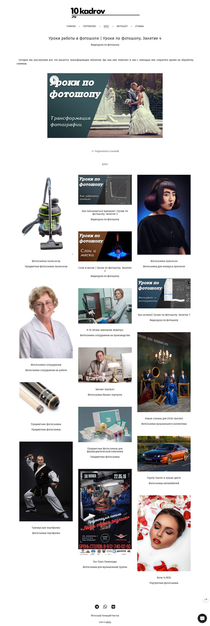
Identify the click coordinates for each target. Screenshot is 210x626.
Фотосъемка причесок (164, 261)
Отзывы (139, 26)
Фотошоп (122, 26)
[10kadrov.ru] (105, 13)
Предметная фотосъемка (46, 424)
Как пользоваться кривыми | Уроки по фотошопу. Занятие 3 (105, 212)
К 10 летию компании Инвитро (105, 329)
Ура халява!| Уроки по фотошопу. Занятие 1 (164, 314)
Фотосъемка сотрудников (46, 364)
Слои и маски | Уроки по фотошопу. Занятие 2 (105, 269)
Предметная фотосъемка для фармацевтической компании (105, 450)
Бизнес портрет (105, 389)
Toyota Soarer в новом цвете (164, 477)
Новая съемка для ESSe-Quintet (164, 418)
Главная (71, 26)
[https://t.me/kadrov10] (97, 606)
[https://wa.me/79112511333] (105, 606)
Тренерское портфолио (46, 527)
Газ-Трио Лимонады (105, 561)
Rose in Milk (164, 577)
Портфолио (89, 26)
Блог (106, 26)
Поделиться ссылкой (107, 151)
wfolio (108, 622)
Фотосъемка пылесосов (46, 261)
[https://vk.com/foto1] (113, 606)
